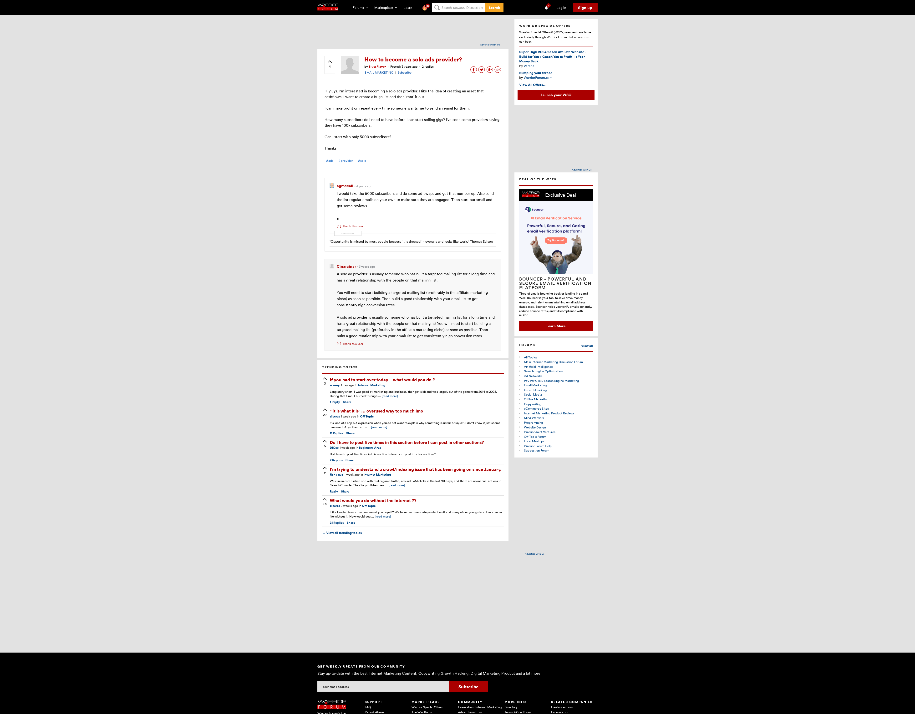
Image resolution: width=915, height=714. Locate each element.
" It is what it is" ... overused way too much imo (376, 411)
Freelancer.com (562, 707)
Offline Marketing (536, 399)
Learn (409, 7)
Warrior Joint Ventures (539, 432)
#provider (345, 160)
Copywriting (532, 404)
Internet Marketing (371, 385)
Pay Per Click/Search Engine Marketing (551, 380)
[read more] (390, 396)
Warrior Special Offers (427, 707)
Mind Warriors (534, 418)
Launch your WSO (556, 94)
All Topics (530, 357)
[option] (556, 260)
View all (587, 345)
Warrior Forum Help (538, 446)
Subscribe (404, 72)
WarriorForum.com (538, 77)
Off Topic (367, 416)
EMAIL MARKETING (379, 72)
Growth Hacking (535, 390)
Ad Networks (533, 376)
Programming (533, 422)
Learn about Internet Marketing (480, 707)
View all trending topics (342, 532)
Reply (335, 402)
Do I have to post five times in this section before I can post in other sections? (407, 442)
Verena (529, 66)
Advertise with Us (490, 44)
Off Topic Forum (535, 436)
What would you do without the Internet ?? (373, 500)
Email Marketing (535, 385)
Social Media (533, 394)
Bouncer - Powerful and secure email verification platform (555, 283)
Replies (336, 433)
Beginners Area (370, 447)
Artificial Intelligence (538, 366)
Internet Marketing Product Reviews (549, 413)
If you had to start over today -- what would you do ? (382, 379)
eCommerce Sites (536, 408)
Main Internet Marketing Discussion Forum (553, 362)
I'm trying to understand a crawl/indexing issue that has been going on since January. (416, 469)
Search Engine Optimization (543, 371)
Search (494, 7)
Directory (511, 707)
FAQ (368, 707)
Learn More (555, 325)
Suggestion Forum (536, 450)
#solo (362, 160)
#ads (329, 160)
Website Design (535, 427)
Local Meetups (534, 441)
